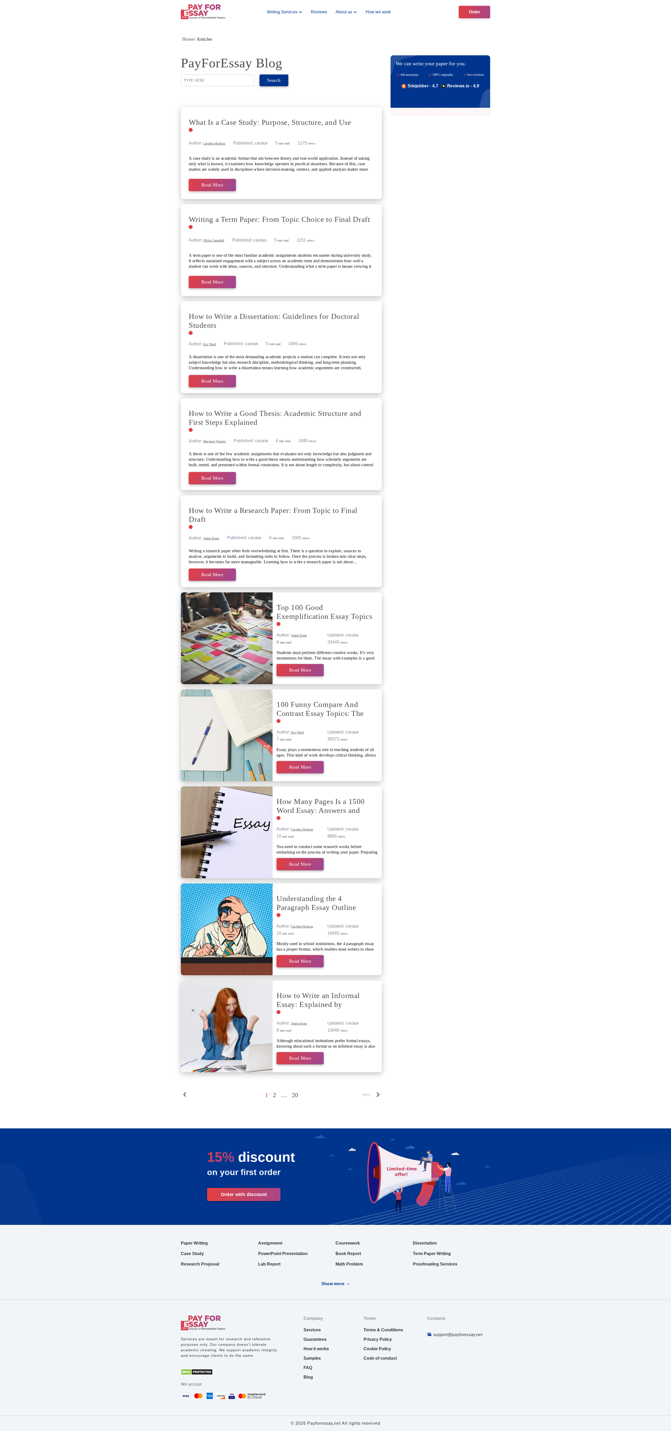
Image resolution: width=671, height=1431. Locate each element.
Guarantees (315, 1339)
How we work (378, 12)
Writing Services (282, 12)
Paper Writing (194, 1243)
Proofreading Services (435, 1264)
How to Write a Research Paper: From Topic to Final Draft (273, 514)
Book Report (348, 1253)
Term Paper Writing (432, 1253)
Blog (308, 1377)
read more (212, 184)
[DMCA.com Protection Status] (197, 1373)
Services (312, 1330)
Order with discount (244, 1194)
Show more (333, 1284)
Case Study (192, 1253)
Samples (312, 1358)
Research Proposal (200, 1264)
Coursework (348, 1243)
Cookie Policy (377, 1349)
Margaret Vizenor (214, 441)
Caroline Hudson (214, 143)
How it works (316, 1349)
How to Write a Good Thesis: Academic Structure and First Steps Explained (275, 417)
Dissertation (425, 1243)
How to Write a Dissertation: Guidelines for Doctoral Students (274, 320)
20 (295, 1095)
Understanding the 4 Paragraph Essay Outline (316, 903)
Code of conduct (380, 1358)
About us (344, 12)
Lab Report (269, 1264)
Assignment (270, 1243)
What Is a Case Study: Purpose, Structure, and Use (270, 122)
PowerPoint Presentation (283, 1253)
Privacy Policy (378, 1339)
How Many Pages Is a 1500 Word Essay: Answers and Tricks (321, 806)
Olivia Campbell (213, 240)
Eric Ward (209, 344)
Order (474, 12)
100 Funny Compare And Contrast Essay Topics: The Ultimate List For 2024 (320, 709)
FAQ (308, 1367)
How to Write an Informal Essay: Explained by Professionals (318, 1000)
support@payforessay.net (457, 1334)
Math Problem (349, 1264)
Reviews (319, 12)
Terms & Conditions (383, 1330)
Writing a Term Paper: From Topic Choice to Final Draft (279, 219)
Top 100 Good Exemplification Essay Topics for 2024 (324, 612)
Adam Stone (211, 538)
